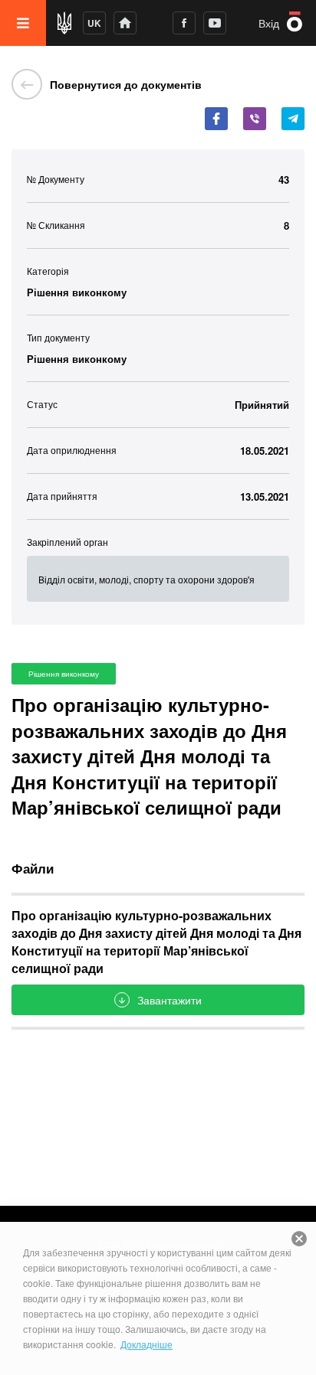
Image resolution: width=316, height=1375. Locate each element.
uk (94, 23)
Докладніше (146, 1344)
